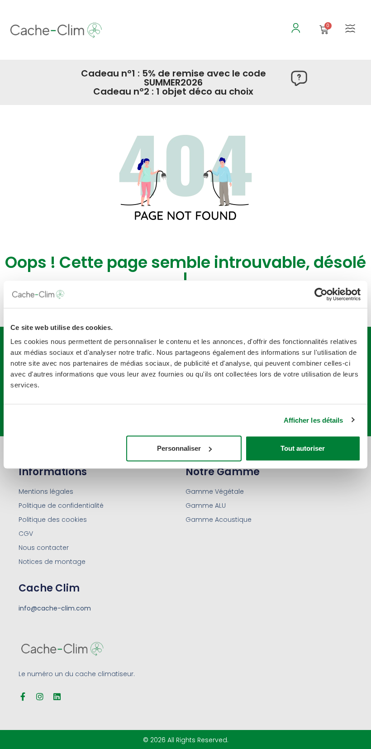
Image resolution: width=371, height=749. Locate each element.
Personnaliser (179, 448)
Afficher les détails (313, 420)
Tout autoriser (303, 448)
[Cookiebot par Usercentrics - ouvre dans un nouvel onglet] (321, 294)
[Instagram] (40, 696)
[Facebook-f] (23, 696)
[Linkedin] (57, 696)
